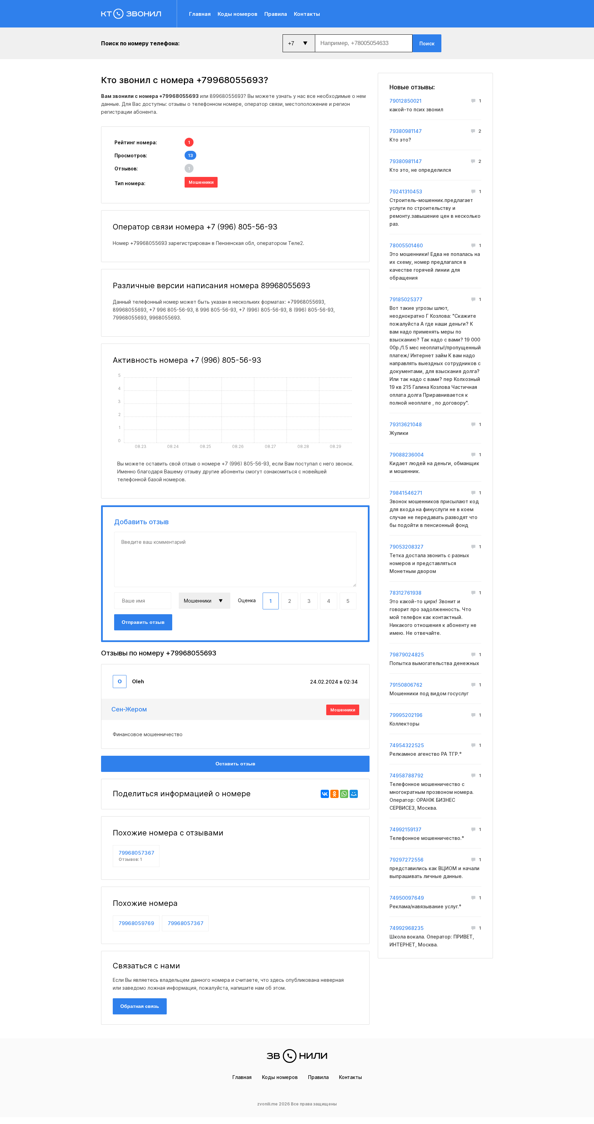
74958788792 (406, 775)
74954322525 (406, 745)
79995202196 (405, 715)
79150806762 (405, 685)
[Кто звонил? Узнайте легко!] (139, 13)
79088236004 (406, 455)
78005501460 (406, 245)
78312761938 (405, 593)
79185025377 (405, 299)
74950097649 (406, 898)
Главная (200, 14)
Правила (275, 14)
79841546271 (405, 493)
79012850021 (405, 101)
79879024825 (406, 654)
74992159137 (405, 829)
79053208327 (406, 547)
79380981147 (405, 131)
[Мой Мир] (354, 794)
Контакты (307, 14)
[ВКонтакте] (325, 794)
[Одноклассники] (334, 794)
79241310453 (405, 191)
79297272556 (406, 860)
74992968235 (406, 928)
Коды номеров (237, 14)
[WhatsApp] (344, 794)
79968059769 (136, 923)
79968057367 (136, 856)
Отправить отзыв (143, 622)
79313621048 (405, 424)
